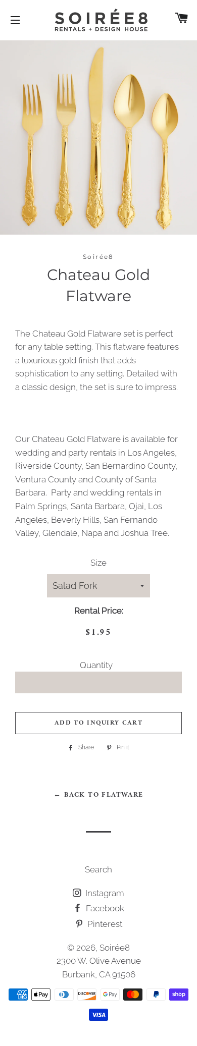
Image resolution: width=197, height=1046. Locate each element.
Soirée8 (115, 948)
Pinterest (103, 924)
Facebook (104, 908)
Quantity (96, 665)
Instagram (103, 893)
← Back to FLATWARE (98, 795)
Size (98, 563)
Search (98, 869)
